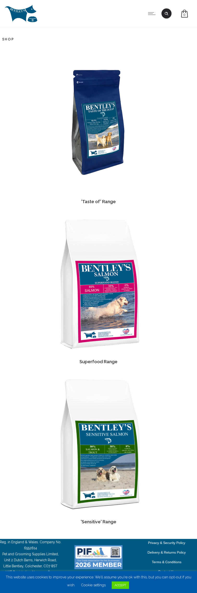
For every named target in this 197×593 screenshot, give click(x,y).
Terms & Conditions (166, 562)
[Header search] (166, 13)
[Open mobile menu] (153, 13)
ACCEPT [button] (120, 585)
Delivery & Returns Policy (167, 552)
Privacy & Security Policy (166, 542)
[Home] (21, 21)
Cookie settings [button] (93, 585)
